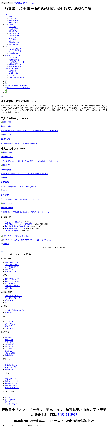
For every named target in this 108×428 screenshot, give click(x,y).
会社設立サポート (16, 66)
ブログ (11, 75)
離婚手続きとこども (12, 269)
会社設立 (12, 40)
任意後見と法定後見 (12, 298)
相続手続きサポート (16, 62)
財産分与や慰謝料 (12, 267)
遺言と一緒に (10, 302)
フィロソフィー (15, 18)
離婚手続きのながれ (12, 262)
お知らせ (12, 71)
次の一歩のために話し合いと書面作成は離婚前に (19, 143)
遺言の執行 (9, 288)
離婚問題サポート (16, 60)
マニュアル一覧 (15, 58)
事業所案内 (13, 20)
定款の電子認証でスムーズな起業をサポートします (20, 199)
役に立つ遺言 (10, 283)
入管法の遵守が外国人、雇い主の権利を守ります (19, 187)
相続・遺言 (13, 29)
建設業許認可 (14, 33)
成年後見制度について (13, 296)
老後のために (10, 300)
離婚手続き (13, 31)
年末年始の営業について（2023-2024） (19, 224)
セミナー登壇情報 (12, 231)
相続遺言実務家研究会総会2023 (17, 226)
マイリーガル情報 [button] (12, 69)
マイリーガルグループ (17, 77)
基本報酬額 (13, 44)
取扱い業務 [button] (9, 24)
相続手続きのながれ (12, 279)
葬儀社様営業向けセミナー (15, 228)
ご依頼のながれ (15, 49)
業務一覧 (12, 27)
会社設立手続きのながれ (14, 310)
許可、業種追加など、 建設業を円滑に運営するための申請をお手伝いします (30, 161)
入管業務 (12, 38)
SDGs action (13, 23)
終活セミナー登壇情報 (13, 222)
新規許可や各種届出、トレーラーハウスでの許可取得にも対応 (24, 174)
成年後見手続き (15, 64)
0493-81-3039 (67, 414)
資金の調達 (9, 312)
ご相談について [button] (11, 47)
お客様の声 (13, 53)
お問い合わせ (14, 73)
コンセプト (13, 16)
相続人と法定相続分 (12, 281)
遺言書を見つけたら (12, 286)
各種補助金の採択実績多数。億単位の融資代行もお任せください (25, 212)
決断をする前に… (12, 265)
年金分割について (12, 271)
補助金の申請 (14, 42)
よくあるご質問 (15, 51)
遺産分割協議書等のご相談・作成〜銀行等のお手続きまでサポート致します (29, 131)
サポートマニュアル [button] (12, 55)
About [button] (7, 14)
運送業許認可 (14, 36)
